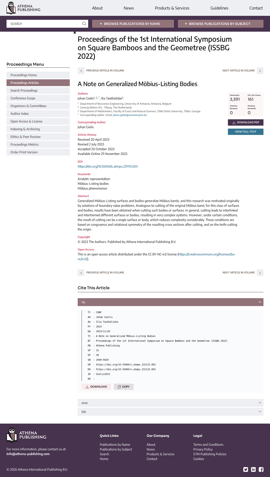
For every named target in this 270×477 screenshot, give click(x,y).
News (129, 7)
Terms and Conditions (208, 445)
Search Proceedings (24, 90)
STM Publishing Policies (209, 454)
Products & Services (172, 7)
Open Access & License (26, 121)
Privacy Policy (202, 449)
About (97, 7)
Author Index (19, 114)
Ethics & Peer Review (25, 137)
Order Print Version (24, 152)
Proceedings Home (23, 75)
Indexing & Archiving (25, 129)
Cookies (198, 459)
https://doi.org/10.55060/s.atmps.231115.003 (108, 166)
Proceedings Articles (24, 83)
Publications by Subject (116, 449)
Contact (256, 7)
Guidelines (219, 7)
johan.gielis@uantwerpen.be (130, 115)
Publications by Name (115, 445)
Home (104, 459)
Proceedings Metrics (24, 144)
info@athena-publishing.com (28, 454)
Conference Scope (22, 98)
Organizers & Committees (28, 106)
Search (104, 454)
